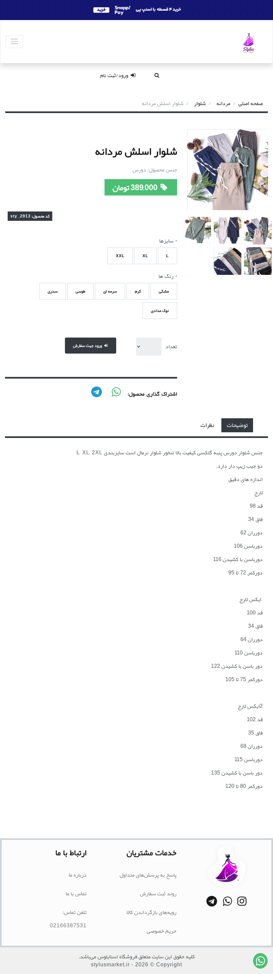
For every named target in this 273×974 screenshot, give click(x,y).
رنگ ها (167, 276)
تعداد (171, 347)
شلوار (200, 103)
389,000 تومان (136, 187)
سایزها (168, 241)
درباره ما (78, 875)
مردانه (223, 103)
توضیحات (237, 425)
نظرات (207, 425)
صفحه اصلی (250, 103)
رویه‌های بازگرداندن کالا (151, 912)
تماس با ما (76, 893)
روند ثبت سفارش (158, 893)
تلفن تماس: (75, 912)
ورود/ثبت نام (115, 75)
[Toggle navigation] (14, 41)
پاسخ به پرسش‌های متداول (148, 875)
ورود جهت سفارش (88, 346)
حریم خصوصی (161, 931)
